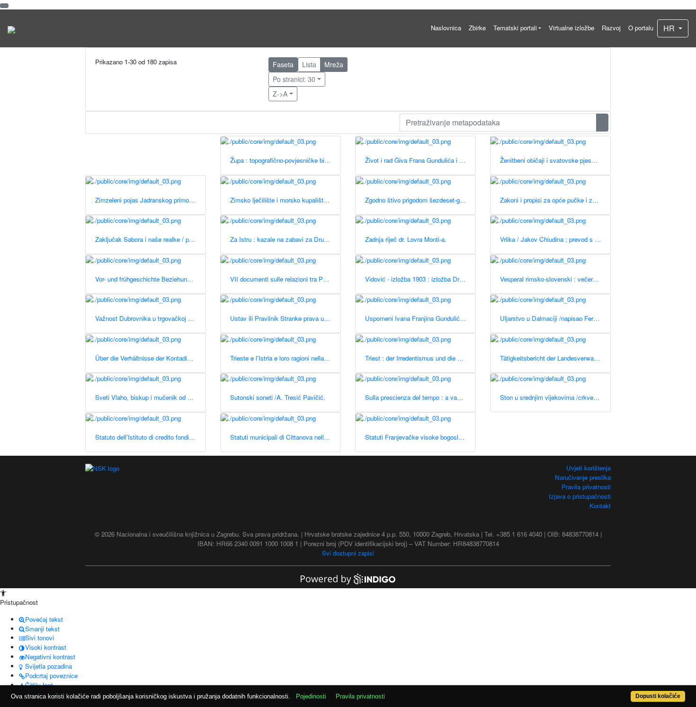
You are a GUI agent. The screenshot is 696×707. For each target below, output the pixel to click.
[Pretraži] (602, 123)
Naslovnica (446, 27)
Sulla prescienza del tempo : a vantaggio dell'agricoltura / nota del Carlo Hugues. (420, 397)
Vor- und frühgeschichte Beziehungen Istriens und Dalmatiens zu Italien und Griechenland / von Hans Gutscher (150, 278)
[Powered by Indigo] (348, 578)
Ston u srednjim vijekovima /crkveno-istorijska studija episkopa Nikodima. (555, 397)
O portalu (640, 27)
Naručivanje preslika (583, 477)
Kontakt (600, 505)
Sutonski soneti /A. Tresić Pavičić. (277, 397)
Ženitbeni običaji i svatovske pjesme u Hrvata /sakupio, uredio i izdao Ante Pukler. (555, 160)
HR (670, 28)
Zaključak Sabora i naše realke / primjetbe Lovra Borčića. (150, 239)
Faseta (283, 64)
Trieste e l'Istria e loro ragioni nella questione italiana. (285, 358)
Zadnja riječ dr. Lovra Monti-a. (405, 239)
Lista (309, 64)
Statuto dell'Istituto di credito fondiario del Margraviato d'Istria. (150, 437)
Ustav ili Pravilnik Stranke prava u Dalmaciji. (285, 318)
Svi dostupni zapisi (348, 552)
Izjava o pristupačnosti (580, 496)
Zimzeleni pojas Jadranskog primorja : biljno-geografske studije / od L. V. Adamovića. (150, 199)
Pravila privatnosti (586, 486)
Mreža (333, 64)
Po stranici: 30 (294, 79)
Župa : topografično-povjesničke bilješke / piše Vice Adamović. (285, 160)
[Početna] (11, 28)
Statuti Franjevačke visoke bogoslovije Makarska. (420, 437)
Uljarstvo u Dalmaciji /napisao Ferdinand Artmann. (555, 318)
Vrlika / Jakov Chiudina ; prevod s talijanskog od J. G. (555, 239)
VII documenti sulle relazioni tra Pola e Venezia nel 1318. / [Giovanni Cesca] (285, 278)
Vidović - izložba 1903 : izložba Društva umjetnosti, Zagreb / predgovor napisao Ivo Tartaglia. (420, 278)
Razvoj (611, 27)
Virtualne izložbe (571, 27)
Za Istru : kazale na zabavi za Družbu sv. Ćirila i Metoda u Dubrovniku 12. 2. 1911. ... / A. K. (285, 239)
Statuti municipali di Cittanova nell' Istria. (285, 437)
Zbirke (477, 27)
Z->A (280, 93)
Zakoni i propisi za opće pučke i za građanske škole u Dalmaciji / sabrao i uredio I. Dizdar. (555, 199)
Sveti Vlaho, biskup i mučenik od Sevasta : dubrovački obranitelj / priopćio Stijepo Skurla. (150, 397)
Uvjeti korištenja (588, 467)
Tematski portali (515, 27)
